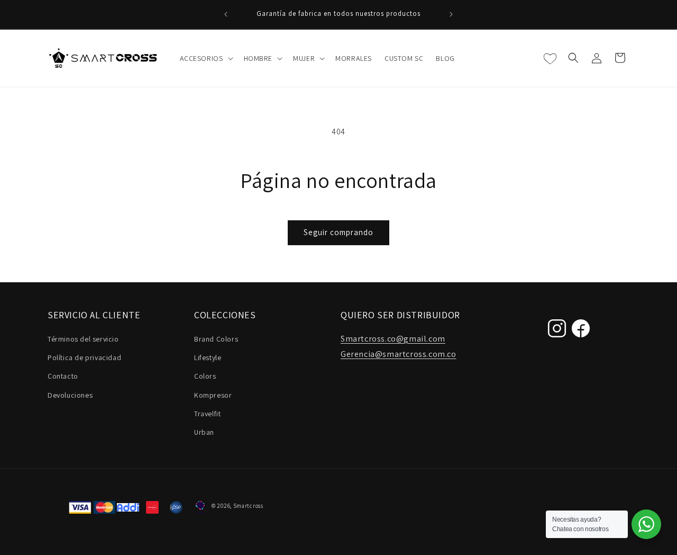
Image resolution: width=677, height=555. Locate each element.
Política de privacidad (84, 357)
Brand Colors (216, 339)
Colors (205, 376)
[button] (205, 58)
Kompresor (213, 395)
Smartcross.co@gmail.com (393, 338)
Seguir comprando (338, 232)
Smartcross (248, 505)
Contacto (63, 376)
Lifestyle (207, 357)
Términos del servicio (83, 339)
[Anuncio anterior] (225, 14)
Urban (204, 432)
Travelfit (207, 413)
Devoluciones (70, 395)
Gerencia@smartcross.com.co (398, 354)
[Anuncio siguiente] (451, 14)
